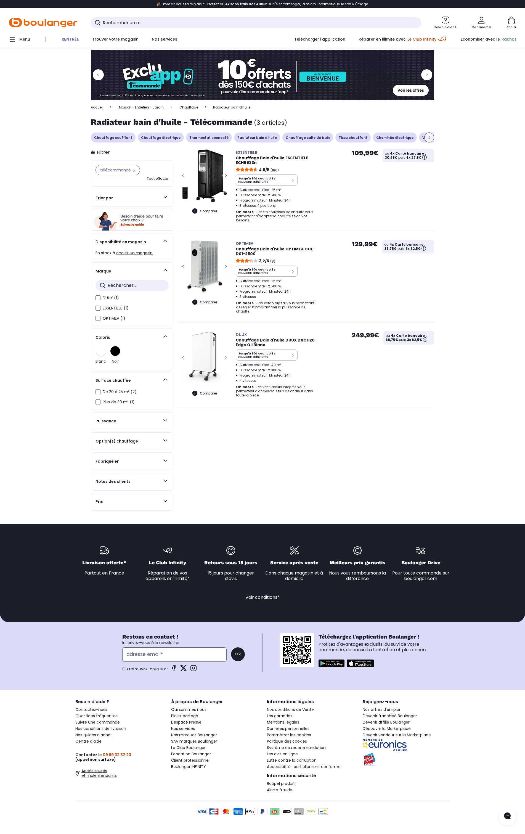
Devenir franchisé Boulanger (390, 716)
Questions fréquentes (96, 716)
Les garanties (279, 716)
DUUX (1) (111, 298)
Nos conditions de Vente (290, 709)
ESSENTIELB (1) (116, 308)
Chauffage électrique (161, 137)
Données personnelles (288, 728)
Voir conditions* (262, 597)
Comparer (208, 211)
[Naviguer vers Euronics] (406, 745)
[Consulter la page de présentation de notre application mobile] (331, 663)
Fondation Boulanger (191, 754)
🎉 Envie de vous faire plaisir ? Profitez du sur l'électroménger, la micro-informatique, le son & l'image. (263, 4)
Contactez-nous (91, 709)
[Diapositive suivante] (429, 137)
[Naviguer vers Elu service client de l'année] (406, 760)
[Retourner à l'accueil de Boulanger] (43, 22)
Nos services (183, 728)
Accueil (97, 107)
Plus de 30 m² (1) (119, 402)
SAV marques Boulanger (194, 741)
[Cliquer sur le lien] (262, 75)
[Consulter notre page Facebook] (173, 670)
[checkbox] (98, 297)
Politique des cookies (287, 741)
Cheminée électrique (394, 137)
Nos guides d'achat (93, 735)
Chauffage (188, 107)
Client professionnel (190, 760)
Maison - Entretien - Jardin (141, 107)
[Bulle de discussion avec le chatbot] (507, 816)
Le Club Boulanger (188, 747)
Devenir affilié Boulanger (386, 722)
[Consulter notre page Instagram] (193, 670)
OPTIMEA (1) (114, 318)
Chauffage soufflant (113, 137)
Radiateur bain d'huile (257, 137)
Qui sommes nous (188, 709)
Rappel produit (281, 783)
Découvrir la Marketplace (387, 728)
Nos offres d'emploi (381, 709)
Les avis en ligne (282, 754)
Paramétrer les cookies (289, 735)
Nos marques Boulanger (194, 735)
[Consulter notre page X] (183, 670)
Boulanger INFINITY (188, 766)
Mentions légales (283, 722)
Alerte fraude (279, 790)
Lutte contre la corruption (292, 760)
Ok (238, 654)
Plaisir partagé (184, 716)
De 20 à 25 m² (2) (120, 392)
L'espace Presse (186, 722)
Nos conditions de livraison (100, 728)
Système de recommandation (296, 747)
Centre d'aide (88, 741)
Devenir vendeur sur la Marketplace (397, 735)
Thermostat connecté (209, 137)
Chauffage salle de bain (308, 137)
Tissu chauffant (353, 137)
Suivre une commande (97, 722)
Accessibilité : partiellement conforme (304, 766)
